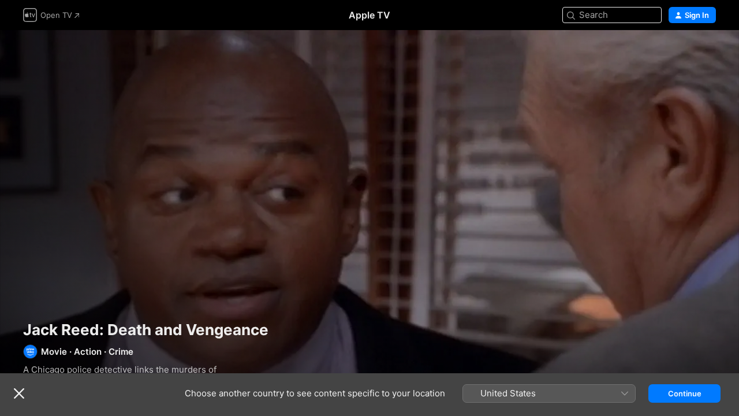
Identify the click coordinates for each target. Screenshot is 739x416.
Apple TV (369, 15)
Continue (684, 393)
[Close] (19, 393)
